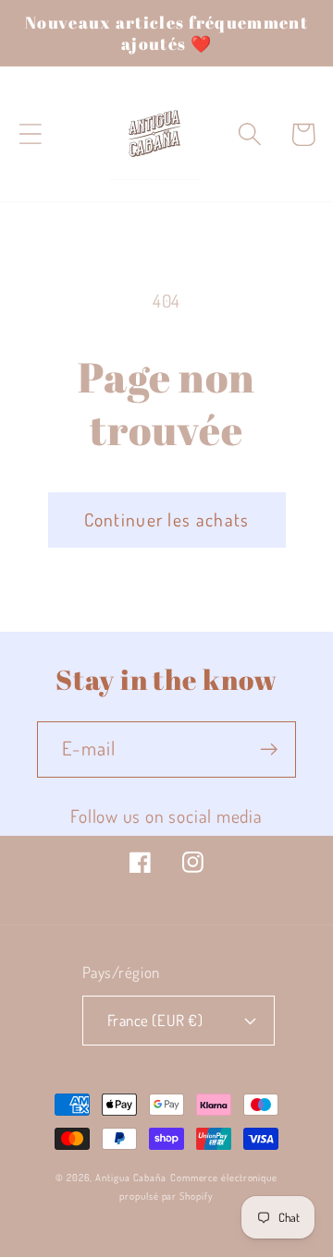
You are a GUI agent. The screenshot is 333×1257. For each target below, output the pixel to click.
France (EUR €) (155, 1020)
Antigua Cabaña (130, 1177)
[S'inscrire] (268, 749)
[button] (30, 134)
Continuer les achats (167, 519)
